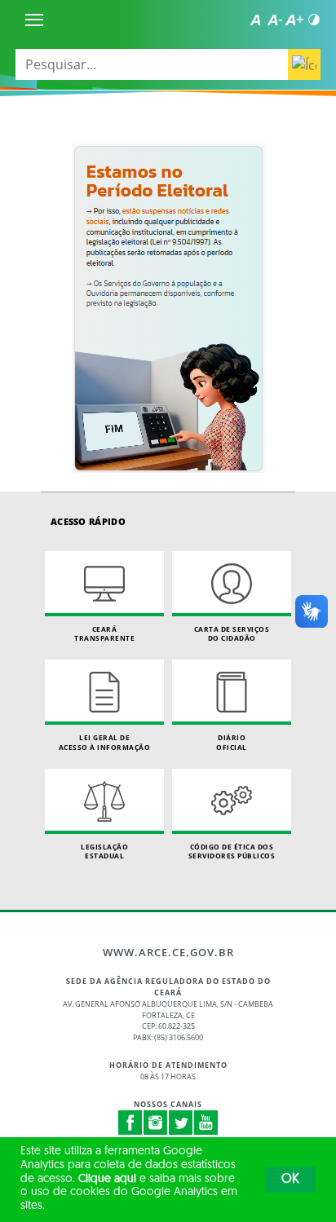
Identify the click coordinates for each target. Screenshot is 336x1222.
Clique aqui (107, 1179)
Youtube (206, 1122)
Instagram (156, 1122)
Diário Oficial (231, 742)
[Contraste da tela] (314, 19)
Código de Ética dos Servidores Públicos (232, 851)
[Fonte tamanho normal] (255, 19)
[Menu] (34, 20)
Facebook (130, 1122)
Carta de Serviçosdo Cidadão (232, 633)
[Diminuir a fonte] (275, 19)
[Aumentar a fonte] (294, 19)
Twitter (181, 1122)
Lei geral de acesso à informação (105, 742)
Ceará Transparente (104, 633)
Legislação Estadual (104, 851)
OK (290, 1179)
